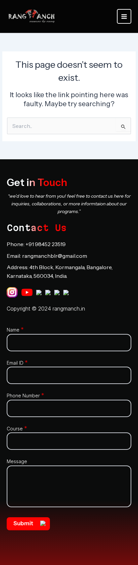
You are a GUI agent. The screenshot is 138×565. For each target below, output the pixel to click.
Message (17, 461)
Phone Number (25, 395)
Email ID (17, 363)
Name (15, 330)
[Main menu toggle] (124, 16)
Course (17, 428)
